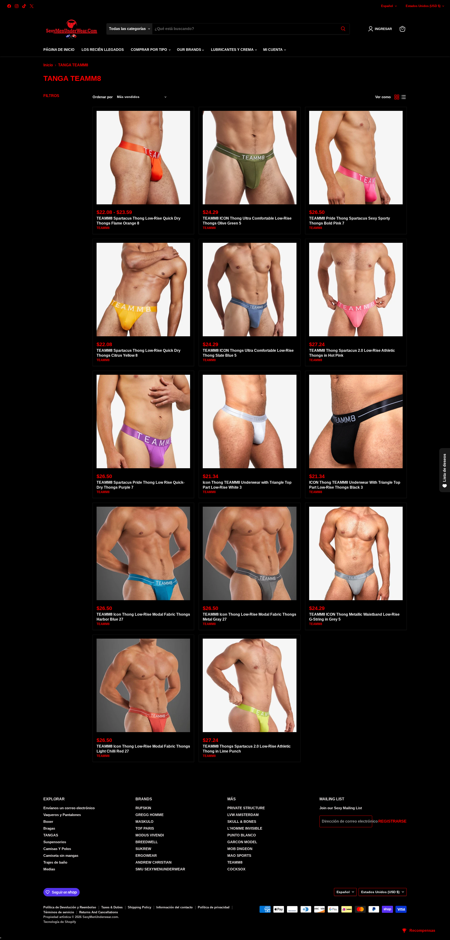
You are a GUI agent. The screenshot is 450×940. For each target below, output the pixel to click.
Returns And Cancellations (98, 912)
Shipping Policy (139, 907)
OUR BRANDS (189, 50)
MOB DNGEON (239, 849)
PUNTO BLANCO (241, 835)
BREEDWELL (146, 842)
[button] (381, 29)
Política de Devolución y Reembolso (69, 907)
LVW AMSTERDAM (243, 815)
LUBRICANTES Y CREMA (232, 50)
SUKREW (143, 849)
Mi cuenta (273, 50)
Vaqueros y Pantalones (62, 815)
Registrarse (392, 821)
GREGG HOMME (149, 815)
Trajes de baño (55, 862)
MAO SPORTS (239, 856)
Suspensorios (54, 842)
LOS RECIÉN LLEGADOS (103, 50)
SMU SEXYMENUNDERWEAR (160, 869)
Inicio (48, 65)
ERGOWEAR (146, 856)
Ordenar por (103, 97)
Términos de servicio (58, 912)
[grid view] (397, 97)
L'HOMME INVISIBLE (244, 828)
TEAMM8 (103, 228)
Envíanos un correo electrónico (69, 808)
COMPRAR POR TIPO (149, 50)
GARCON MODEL (242, 842)
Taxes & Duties (112, 907)
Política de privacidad (213, 907)
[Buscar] (343, 28)
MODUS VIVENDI (149, 835)
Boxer (48, 822)
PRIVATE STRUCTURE (246, 808)
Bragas (49, 828)
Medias (49, 869)
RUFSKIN (143, 808)
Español (387, 6)
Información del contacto (174, 907)
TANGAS (50, 835)
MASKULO (144, 822)
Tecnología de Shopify (59, 922)
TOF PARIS (144, 828)
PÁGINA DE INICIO (59, 50)
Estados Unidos (423, 6)
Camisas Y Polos (57, 849)
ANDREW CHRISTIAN (153, 862)
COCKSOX (236, 869)
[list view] (403, 97)
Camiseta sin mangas (60, 856)
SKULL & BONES (241, 822)
